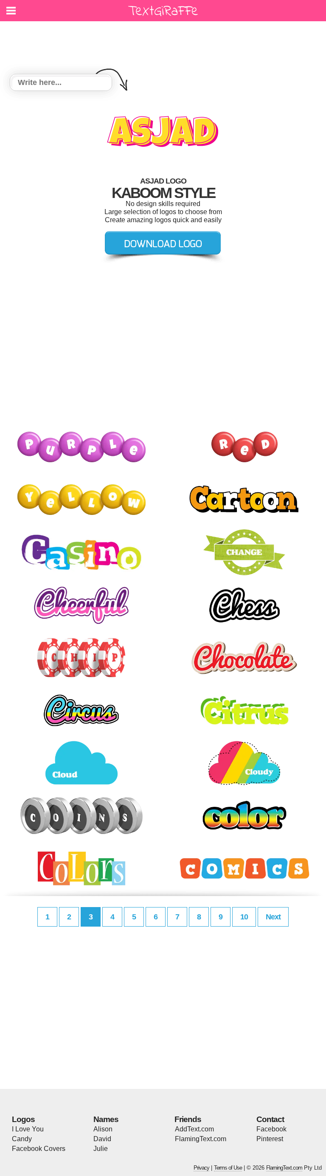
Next (273, 917)
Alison (102, 1129)
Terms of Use (228, 1168)
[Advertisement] (165, 42)
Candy (22, 1138)
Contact (270, 1119)
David (102, 1138)
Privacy (201, 1168)
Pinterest (269, 1138)
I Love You (28, 1129)
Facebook (271, 1129)
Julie (100, 1148)
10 (244, 917)
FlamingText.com (200, 1138)
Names (105, 1119)
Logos (23, 1119)
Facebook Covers (38, 1148)
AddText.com (194, 1129)
